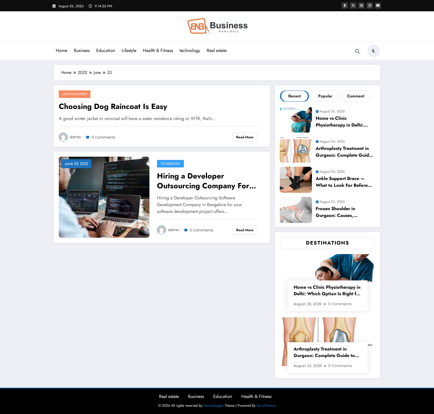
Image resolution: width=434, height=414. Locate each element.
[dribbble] (361, 6)
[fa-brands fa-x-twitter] (353, 6)
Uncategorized (74, 94)
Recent (294, 96)
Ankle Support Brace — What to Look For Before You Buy (342, 182)
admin (75, 137)
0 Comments (103, 137)
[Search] (357, 51)
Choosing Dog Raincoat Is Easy (113, 106)
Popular (325, 96)
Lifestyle (129, 50)
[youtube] (378, 6)
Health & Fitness (158, 50)
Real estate (217, 50)
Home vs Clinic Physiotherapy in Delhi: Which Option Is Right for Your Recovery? (342, 122)
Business (82, 50)
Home (61, 50)
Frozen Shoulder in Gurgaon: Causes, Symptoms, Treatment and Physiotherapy (343, 212)
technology (190, 50)
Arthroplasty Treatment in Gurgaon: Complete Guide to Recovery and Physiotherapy (343, 152)
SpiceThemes (266, 405)
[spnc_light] (373, 50)
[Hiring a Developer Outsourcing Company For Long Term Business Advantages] (104, 197)
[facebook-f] (345, 6)
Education (105, 50)
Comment (355, 96)
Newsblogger (213, 405)
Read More (244, 137)
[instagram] (370, 6)
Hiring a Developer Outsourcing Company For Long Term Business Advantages (203, 181)
